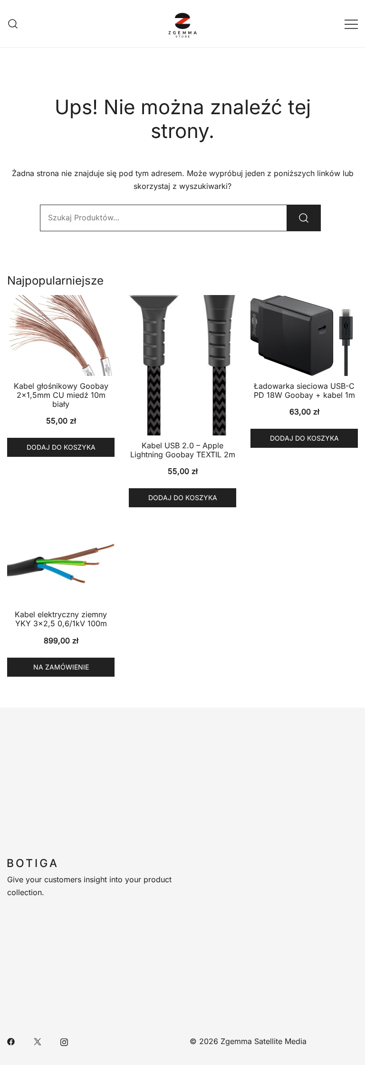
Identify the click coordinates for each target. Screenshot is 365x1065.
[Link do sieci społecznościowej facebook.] (11, 1041)
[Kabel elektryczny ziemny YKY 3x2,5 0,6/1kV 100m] (61, 564)
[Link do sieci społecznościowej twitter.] (37, 1041)
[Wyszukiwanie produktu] (13, 23)
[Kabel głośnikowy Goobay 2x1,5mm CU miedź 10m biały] (61, 335)
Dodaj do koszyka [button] (61, 447)
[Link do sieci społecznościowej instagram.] (64, 1041)
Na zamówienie (61, 667)
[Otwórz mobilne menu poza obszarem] (351, 23)
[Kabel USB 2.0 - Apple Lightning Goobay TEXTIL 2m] (182, 365)
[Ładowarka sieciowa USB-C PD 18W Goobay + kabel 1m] (304, 335)
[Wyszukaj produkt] (304, 218)
